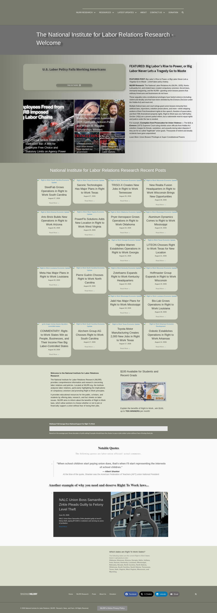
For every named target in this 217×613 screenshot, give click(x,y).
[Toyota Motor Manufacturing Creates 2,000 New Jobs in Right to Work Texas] (125, 324)
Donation (113, 594)
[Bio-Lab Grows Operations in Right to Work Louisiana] (161, 296)
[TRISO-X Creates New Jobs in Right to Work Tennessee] (125, 180)
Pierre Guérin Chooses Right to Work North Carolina (89, 278)
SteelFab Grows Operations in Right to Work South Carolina (54, 191)
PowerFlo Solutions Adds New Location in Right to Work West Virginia (90, 222)
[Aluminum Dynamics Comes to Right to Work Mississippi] (161, 212)
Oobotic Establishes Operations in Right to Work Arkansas (161, 334)
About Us (102, 594)
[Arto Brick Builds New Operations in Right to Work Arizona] (54, 212)
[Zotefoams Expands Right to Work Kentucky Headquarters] (125, 268)
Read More (54, 203)
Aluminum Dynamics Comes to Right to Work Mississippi (160, 220)
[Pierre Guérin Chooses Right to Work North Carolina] (90, 269)
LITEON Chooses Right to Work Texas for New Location (161, 248)
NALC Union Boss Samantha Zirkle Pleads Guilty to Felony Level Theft (81, 504)
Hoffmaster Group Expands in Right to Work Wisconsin (161, 276)
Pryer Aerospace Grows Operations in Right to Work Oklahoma (125, 220)
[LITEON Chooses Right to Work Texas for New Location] (161, 240)
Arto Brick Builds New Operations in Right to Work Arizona (54, 220)
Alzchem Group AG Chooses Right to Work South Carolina (90, 334)
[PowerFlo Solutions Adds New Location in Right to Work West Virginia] (90, 213)
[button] (94, 12)
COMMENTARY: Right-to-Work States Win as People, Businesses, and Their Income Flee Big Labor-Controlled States (54, 338)
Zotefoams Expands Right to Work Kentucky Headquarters (125, 276)
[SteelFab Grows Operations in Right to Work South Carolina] (54, 181)
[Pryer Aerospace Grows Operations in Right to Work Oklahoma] (125, 212)
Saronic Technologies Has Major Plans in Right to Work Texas (89, 188)
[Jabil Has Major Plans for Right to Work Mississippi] (125, 296)
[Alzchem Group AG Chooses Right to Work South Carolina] (90, 325)
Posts (94, 594)
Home (71, 594)
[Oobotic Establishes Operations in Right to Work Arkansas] (161, 325)
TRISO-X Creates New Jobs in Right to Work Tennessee (125, 188)
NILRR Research (82, 594)
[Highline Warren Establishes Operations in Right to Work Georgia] (125, 240)
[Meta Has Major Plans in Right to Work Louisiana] (54, 268)
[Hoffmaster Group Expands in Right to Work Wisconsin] (161, 268)
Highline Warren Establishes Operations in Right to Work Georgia (125, 248)
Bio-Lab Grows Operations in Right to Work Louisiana (161, 304)
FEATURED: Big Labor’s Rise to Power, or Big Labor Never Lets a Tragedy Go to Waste (160, 68)
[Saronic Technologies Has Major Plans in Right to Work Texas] (90, 180)
